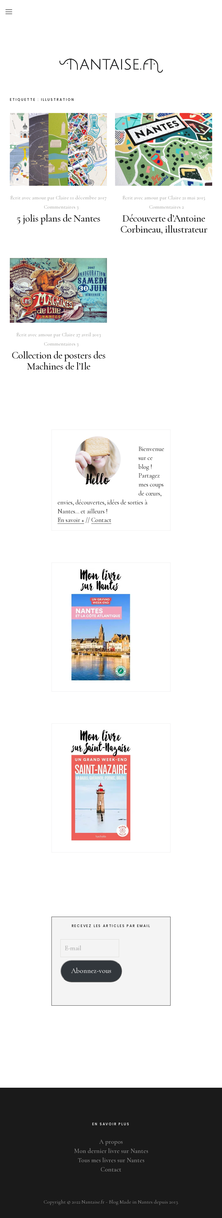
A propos (111, 1141)
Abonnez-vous (91, 970)
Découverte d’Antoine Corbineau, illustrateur (163, 223)
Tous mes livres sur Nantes (111, 1160)
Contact (101, 520)
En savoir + (71, 520)
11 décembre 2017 (88, 197)
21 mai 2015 (193, 197)
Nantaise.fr (111, 40)
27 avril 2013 (88, 334)
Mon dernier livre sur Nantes (111, 1151)
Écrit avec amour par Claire (39, 197)
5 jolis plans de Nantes (58, 218)
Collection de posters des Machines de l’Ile (59, 360)
